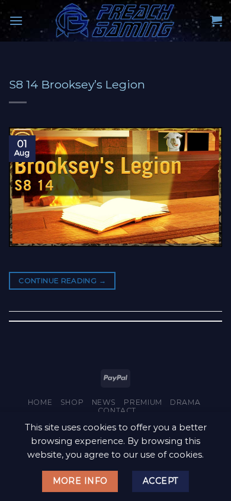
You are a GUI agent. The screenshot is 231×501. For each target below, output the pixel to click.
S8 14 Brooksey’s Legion (77, 84)
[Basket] (216, 21)
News (104, 402)
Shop (72, 402)
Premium (143, 402)
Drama (185, 402)
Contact (117, 410)
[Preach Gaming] (115, 21)
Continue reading (62, 280)
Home (40, 402)
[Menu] (16, 20)
